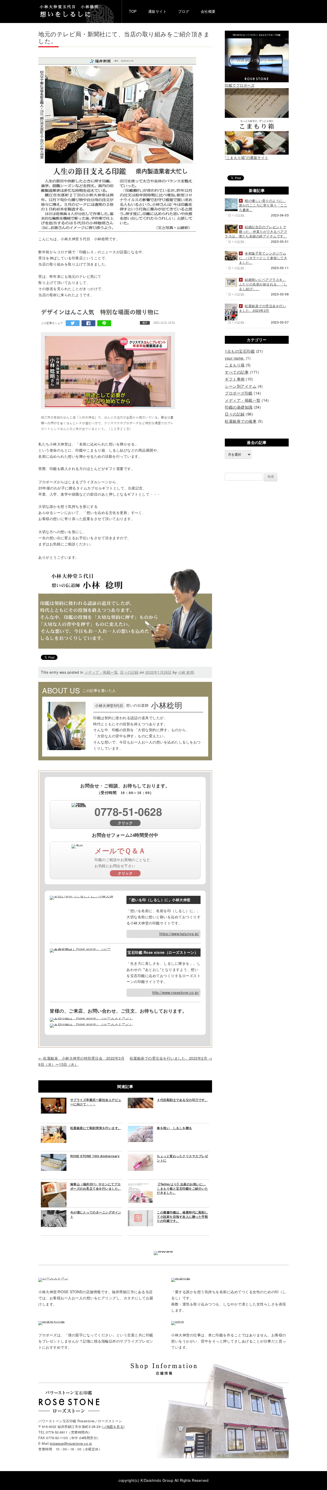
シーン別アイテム (240, 386)
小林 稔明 (186, 672)
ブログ (183, 11)
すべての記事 (237, 372)
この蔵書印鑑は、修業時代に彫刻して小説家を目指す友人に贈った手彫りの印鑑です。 (182, 1216)
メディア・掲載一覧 (101, 672)
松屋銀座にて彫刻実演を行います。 (95, 1128)
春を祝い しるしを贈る (174, 1128)
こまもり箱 (235, 365)
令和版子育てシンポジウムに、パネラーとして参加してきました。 (263, 258)
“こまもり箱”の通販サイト (246, 157)
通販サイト (157, 11)
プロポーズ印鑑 (239, 393)
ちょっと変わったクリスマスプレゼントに (182, 1158)
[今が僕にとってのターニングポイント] (53, 1213)
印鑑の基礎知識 (239, 407)
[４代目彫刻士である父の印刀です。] (140, 1100)
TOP (133, 11)
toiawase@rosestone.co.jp (71, 1443)
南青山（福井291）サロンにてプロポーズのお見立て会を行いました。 (95, 1186)
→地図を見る (113, 1426)
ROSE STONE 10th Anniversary (95, 1156)
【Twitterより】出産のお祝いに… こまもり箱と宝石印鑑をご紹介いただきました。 (182, 1188)
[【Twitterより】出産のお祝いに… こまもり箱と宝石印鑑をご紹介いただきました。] (140, 1184)
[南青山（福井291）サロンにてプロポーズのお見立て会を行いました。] (53, 1184)
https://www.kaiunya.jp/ (179, 933)
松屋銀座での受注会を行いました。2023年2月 (171, 1058)
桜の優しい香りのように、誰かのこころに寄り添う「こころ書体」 (263, 205)
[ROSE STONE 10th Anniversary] (53, 1156)
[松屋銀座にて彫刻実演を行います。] (53, 1128)
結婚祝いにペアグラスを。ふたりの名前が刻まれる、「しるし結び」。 (263, 284)
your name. (234, 358)
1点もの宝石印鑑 (240, 351)
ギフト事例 (235, 379)
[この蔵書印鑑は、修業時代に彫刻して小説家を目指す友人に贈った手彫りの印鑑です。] (140, 1213)
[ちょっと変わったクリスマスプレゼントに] (140, 1156)
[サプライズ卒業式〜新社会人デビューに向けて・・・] (53, 1100)
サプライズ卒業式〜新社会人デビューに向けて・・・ (95, 1101)
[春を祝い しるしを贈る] (140, 1128)
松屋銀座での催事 (240, 421)
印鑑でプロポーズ (239, 85)
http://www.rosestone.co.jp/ (175, 992)
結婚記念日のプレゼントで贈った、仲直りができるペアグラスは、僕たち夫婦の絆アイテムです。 (256, 231)
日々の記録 (129, 672)
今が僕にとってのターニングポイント (95, 1214)
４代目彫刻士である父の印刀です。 (182, 1099)
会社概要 (208, 11)
